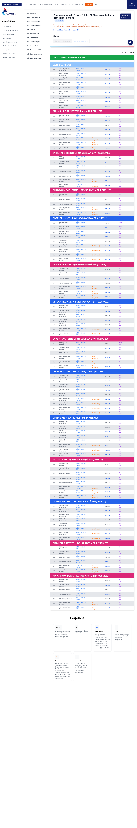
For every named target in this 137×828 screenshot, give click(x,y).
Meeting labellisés (9, 58)
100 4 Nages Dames (65, 204)
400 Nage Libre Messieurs (64, 232)
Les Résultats (7, 26)
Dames (57, 41)
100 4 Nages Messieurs (63, 241)
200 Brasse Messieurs (62, 436)
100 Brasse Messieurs (62, 432)
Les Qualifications (8, 50)
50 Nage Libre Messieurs (63, 223)
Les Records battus (33, 46)
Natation (29, 4)
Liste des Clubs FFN (33, 17)
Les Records (7, 38)
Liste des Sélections (33, 21)
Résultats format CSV (34, 58)
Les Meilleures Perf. (33, 33)
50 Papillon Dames (65, 353)
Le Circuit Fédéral (8, 34)
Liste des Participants (34, 25)
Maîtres (89, 4)
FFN (96, 4)
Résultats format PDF (34, 50)
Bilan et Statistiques (33, 42)
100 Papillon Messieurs (63, 320)
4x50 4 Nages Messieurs (63, 74)
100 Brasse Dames (65, 130)
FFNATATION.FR (12, 4)
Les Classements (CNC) (10, 42)
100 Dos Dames (64, 278)
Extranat (132, 5)
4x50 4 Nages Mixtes (63, 92)
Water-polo (37, 4)
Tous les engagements (81, 41)
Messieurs (66, 41)
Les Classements (32, 37)
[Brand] (12, 12)
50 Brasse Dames (64, 125)
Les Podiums (31, 29)
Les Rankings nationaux (10, 30)
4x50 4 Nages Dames (63, 101)
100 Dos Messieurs (65, 237)
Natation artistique (49, 4)
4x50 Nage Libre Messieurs (64, 69)
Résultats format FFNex (34, 54)
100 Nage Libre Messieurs (64, 227)
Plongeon (60, 4)
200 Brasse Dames (65, 134)
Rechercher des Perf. (9, 46)
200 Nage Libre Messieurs (64, 385)
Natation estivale (78, 4)
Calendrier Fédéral (9, 54)
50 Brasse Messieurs (62, 427)
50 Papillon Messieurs (62, 315)
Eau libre (68, 4)
